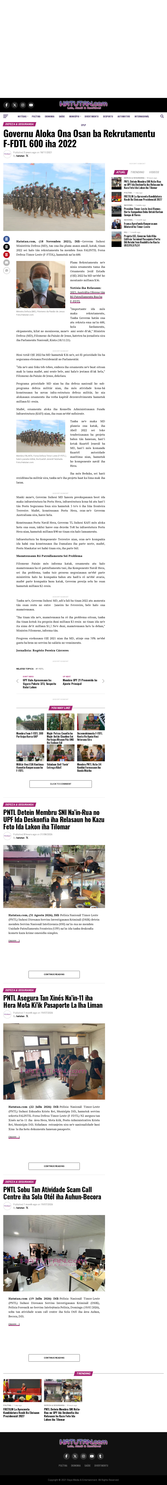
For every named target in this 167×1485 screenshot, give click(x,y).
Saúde (62, 116)
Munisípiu (74, 116)
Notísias (22, 116)
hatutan (20, 156)
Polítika (36, 116)
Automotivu (124, 116)
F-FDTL (40, 669)
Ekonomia (49, 116)
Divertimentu (92, 116)
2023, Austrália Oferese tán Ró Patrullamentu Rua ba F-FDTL (87, 296)
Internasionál (142, 116)
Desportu (108, 116)
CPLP (83, 125)
